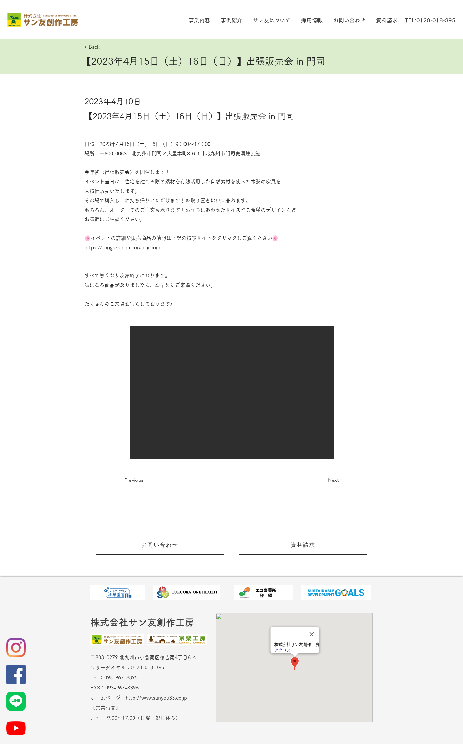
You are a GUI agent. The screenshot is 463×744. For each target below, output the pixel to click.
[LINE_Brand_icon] (16, 701)
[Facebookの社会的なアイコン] (16, 674)
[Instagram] (16, 647)
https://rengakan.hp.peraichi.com (122, 247)
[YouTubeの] (16, 728)
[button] (198, 20)
